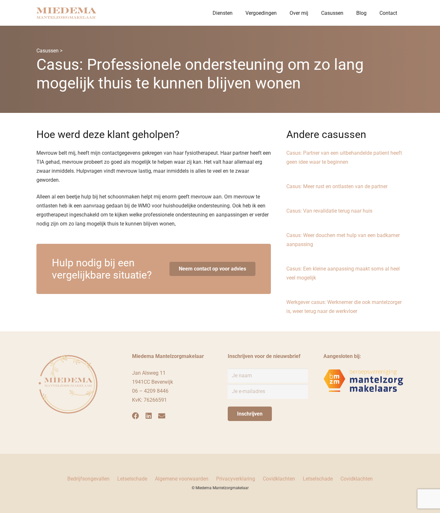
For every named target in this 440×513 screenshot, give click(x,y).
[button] (237, 13)
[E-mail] (161, 415)
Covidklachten (279, 479)
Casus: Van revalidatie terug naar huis (329, 211)
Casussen (47, 51)
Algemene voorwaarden (181, 479)
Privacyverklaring (235, 479)
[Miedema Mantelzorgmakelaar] (66, 13)
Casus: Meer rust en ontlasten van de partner (336, 186)
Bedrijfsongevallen (88, 479)
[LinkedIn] (149, 415)
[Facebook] (135, 415)
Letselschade (132, 479)
